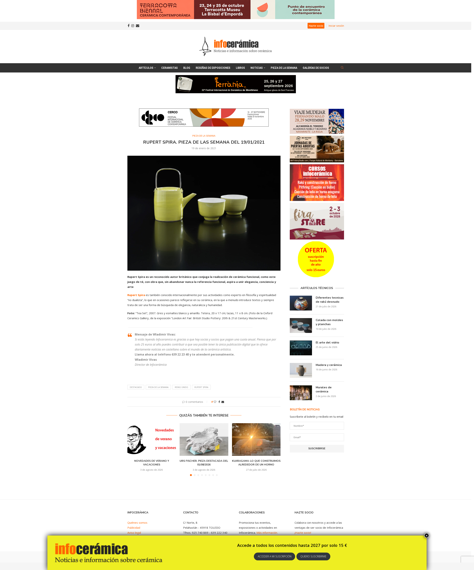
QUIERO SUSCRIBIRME (313, 556)
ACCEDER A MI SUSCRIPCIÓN (274, 556)
